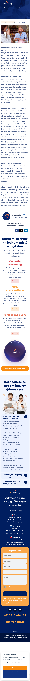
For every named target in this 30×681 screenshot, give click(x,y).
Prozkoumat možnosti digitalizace (15, 368)
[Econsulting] (7, 3)
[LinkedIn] (15, 610)
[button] (17, 230)
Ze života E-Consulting (8, 22)
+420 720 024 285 (15, 615)
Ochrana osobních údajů (15, 510)
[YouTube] (20, 610)
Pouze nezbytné (15, 676)
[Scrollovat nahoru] (15, 630)
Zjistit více (15, 281)
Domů (5, 8)
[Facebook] (10, 610)
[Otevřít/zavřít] (25, 416)
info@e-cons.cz (15, 621)
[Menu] (27, 3)
